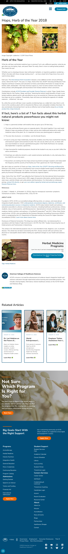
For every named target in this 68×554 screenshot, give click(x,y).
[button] (50, 8)
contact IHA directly (13, 182)
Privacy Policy (24, 541)
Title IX (57, 539)
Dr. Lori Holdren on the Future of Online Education (11, 339)
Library (36, 461)
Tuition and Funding (9, 486)
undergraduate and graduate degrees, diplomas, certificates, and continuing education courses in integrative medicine (33, 204)
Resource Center (39, 500)
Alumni (36, 493)
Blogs (36, 518)
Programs (7, 446)
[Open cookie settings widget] (3, 551)
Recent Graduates (40, 497)
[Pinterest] (46, 548)
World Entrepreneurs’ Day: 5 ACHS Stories (32, 339)
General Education (9, 464)
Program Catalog (8, 474)
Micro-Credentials (8, 467)
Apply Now (10, 499)
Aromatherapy (7, 450)
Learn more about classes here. (26, 217)
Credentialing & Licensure (39, 483)
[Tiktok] (62, 548)
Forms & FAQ (38, 464)
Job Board (37, 479)
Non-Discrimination (36, 541)
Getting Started (8, 479)
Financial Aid (7, 489)
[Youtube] (51, 545)
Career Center (38, 476)
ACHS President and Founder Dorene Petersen (31, 91)
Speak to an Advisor (9, 483)
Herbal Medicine (10, 263)
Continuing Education (9, 470)
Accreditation (38, 512)
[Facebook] (46, 545)
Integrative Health (8, 460)
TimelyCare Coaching (41, 487)
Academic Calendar (40, 454)
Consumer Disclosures (46, 539)
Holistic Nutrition (8, 457)
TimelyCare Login (39, 470)
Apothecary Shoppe (40, 524)
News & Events (39, 515)
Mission (36, 508)
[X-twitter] (51, 548)
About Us (37, 505)
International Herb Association (21, 80)
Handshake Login (39, 490)
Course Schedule (39, 457)
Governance (23, 539)
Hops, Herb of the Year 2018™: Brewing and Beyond (45, 167)
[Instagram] (57, 545)
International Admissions (7, 494)
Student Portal (38, 467)
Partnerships (38, 521)
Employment (33, 539)
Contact (36, 528)
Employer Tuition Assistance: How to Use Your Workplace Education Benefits (56, 339)
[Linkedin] (62, 545)
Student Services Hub (39, 450)
